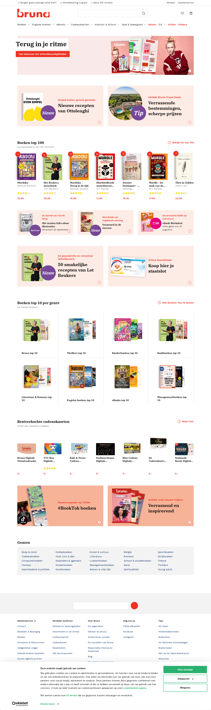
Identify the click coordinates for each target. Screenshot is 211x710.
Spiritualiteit (131, 569)
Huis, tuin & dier (65, 556)
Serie (127, 565)
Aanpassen (183, 678)
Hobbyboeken (64, 552)
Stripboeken (165, 556)
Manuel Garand (26, 185)
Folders (182, 24)
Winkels (171, 2)
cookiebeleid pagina (134, 688)
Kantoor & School (105, 24)
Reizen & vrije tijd (100, 569)
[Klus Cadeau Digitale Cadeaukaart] (131, 448)
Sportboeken (165, 552)
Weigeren (185, 687)
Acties (172, 24)
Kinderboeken (64, 565)
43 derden (72, 695)
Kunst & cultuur (99, 552)
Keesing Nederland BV (131, 190)
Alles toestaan (185, 669)
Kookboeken (63, 569)
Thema (162, 560)
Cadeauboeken (30, 556)
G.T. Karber (102, 188)
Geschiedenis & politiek (35, 569)
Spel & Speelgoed (132, 24)
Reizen (152, 24)
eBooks (61, 24)
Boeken (21, 24)
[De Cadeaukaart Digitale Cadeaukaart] (158, 443)
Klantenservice (186, 2)
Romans (128, 556)
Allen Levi (181, 185)
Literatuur (96, 556)
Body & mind (29, 552)
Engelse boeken (41, 24)
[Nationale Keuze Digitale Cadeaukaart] (184, 449)
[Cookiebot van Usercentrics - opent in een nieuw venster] (20, 704)
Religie (128, 552)
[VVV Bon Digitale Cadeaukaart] (53, 448)
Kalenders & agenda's (68, 560)
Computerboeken (32, 560)
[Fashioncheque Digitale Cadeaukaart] (105, 449)
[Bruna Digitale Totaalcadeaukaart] (26, 449)
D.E (160, 24)
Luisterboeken (98, 560)
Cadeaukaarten (80, 24)
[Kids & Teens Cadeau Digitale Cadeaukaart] (79, 448)
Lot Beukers (51, 188)
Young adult (165, 569)
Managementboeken (102, 565)
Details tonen (47, 704)
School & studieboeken (137, 560)
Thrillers (163, 565)
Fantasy (26, 565)
